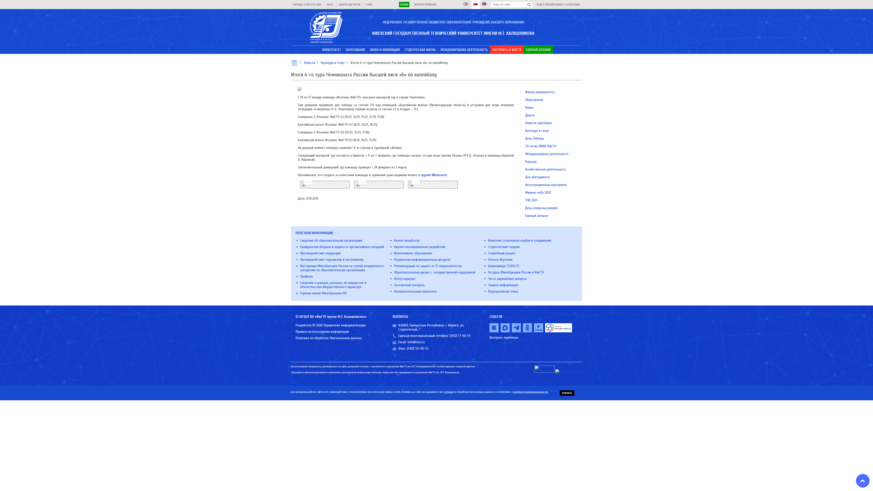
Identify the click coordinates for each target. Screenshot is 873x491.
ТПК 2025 (531, 200)
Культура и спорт (333, 63)
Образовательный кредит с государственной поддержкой (434, 272)
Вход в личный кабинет (550, 4)
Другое (530, 115)
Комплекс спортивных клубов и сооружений (519, 240)
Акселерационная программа (546, 185)
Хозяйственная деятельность (545, 169)
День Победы (534, 138)
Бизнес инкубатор (406, 240)
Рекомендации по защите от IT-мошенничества (428, 266)
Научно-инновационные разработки (419, 247)
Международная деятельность (547, 154)
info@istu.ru (416, 342)
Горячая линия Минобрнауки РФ (323, 293)
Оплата (404, 4)
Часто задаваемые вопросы (507, 279)
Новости (309, 63)
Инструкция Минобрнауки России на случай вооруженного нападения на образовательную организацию (342, 268)
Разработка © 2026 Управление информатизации (331, 325)
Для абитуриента (537, 177)
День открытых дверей (541, 208)
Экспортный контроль (409, 285)
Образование (534, 100)
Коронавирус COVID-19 (503, 266)
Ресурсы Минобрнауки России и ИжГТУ (516, 272)
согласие (448, 391)
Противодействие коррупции (320, 253)
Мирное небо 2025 (538, 192)
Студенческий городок (504, 247)
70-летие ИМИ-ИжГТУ (540, 146)
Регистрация (573, 4)
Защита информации (503, 285)
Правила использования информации (322, 332)
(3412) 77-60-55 (459, 336)
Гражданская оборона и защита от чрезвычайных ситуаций (342, 247)
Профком (306, 276)
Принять (567, 393)
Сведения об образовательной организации (331, 240)
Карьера (531, 162)
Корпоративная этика (503, 291)
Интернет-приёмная (425, 4)
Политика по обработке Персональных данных (328, 338)
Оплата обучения (500, 260)
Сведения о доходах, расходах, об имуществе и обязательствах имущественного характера (333, 285)
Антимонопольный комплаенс (415, 291)
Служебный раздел (501, 253)
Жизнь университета (539, 92)
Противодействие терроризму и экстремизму (332, 260)
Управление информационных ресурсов (422, 260)
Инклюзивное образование (413, 253)
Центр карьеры (404, 279)
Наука (529, 107)
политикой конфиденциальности (530, 391)
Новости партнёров (538, 123)
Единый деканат (537, 216)
